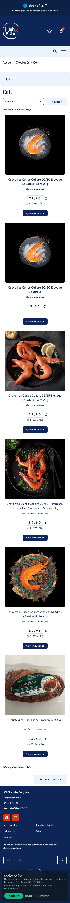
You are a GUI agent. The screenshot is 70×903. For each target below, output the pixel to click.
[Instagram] (15, 817)
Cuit (10, 78)
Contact (7, 836)
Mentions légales (45, 825)
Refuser (28, 895)
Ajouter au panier (35, 213)
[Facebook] (6, 817)
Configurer (43, 895)
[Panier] (61, 30)
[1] (62, 860)
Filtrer (57, 101)
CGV (38, 830)
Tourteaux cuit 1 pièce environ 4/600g (35, 720)
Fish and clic (9, 830)
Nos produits (10, 825)
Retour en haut (50, 779)
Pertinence (23, 101)
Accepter (14, 895)
